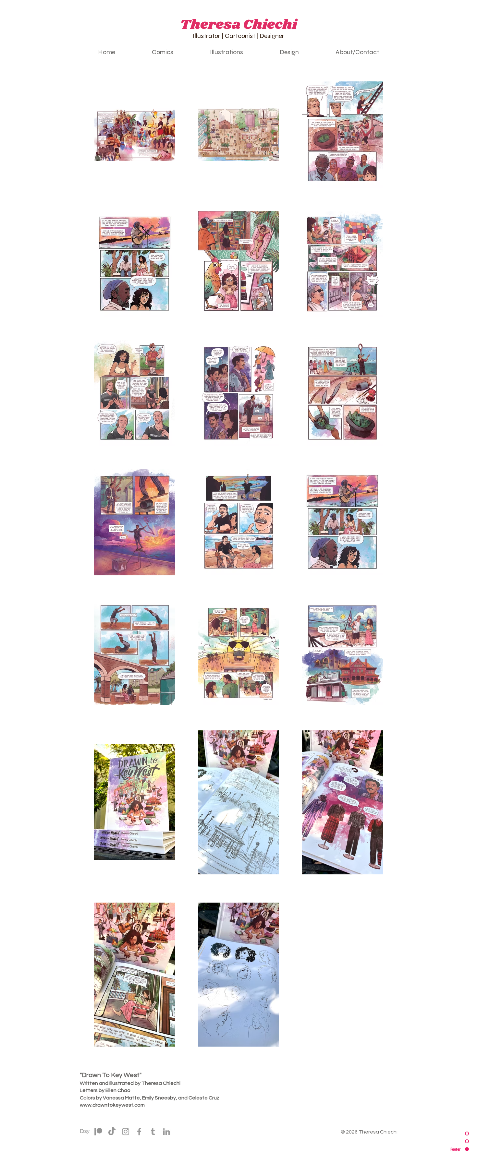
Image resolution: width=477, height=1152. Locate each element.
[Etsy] (85, 1131)
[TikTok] (112, 1131)
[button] (162, 52)
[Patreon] (98, 1131)
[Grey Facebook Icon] (139, 1131)
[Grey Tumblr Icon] (153, 1131)
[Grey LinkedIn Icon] (166, 1131)
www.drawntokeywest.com (112, 1105)
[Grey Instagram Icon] (125, 1131)
